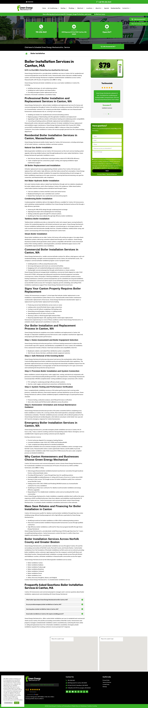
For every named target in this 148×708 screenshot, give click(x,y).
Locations (89, 8)
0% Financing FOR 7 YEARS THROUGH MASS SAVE (42, 684)
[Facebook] (67, 691)
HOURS (107, 30)
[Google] (70, 691)
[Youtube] (72, 691)
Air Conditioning (52, 8)
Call (92, 14)
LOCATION (74, 30)
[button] (55, 600)
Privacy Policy (101, 174)
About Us (98, 8)
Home (44, 8)
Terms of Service (112, 174)
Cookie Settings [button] (8, 702)
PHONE (41, 30)
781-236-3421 (41, 32)
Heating (63, 8)
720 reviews (32, 692)
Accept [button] (16, 702)
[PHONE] (41, 27)
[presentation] (104, 114)
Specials (106, 8)
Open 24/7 (107, 32)
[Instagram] (78, 691)
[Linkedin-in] (75, 691)
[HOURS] (107, 27)
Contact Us (125, 8)
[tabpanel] (107, 99)
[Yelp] (81, 691)
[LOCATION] (74, 27)
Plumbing (71, 8)
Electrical (80, 8)
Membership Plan (115, 8)
